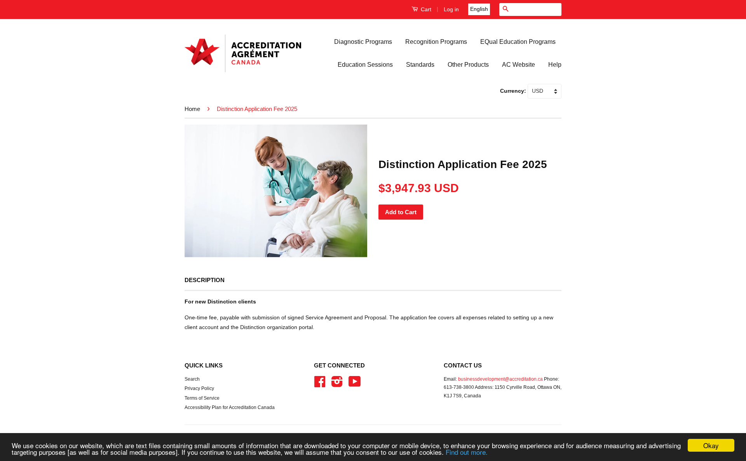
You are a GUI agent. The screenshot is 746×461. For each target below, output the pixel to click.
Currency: (514, 91)
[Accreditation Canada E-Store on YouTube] (355, 384)
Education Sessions (365, 64)
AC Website (518, 64)
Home (192, 109)
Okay (711, 445)
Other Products (468, 64)
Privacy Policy (199, 388)
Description (205, 280)
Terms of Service (202, 398)
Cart (425, 9)
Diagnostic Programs (363, 41)
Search (192, 379)
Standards (420, 64)
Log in (451, 9)
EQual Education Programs (518, 41)
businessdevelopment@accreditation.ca (500, 379)
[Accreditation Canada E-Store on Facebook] (320, 384)
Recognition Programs (436, 41)
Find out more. (467, 452)
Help (554, 64)
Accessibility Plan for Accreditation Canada (230, 407)
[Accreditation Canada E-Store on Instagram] (337, 384)
